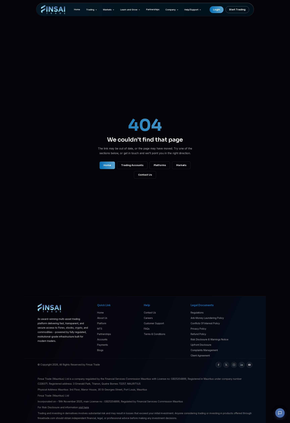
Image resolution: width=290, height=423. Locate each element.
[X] (226, 365)
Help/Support (191, 9)
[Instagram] (234, 365)
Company (170, 9)
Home (77, 9)
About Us (102, 317)
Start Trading (237, 9)
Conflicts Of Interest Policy (205, 323)
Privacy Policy (198, 328)
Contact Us (145, 174)
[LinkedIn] (242, 365)
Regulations (197, 312)
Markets (107, 9)
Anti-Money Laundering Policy (207, 317)
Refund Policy (198, 334)
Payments (102, 344)
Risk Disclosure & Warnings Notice (209, 339)
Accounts (102, 339)
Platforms (160, 165)
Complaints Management (204, 350)
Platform (101, 323)
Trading (90, 9)
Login (216, 9)
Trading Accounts (132, 165)
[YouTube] (249, 365)
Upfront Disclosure (201, 344)
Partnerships (152, 9)
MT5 (99, 328)
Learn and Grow (128, 9)
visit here (84, 407)
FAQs (147, 328)
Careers (148, 317)
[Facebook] (218, 365)
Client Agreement (200, 355)
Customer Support (154, 323)
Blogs (100, 350)
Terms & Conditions (154, 334)
